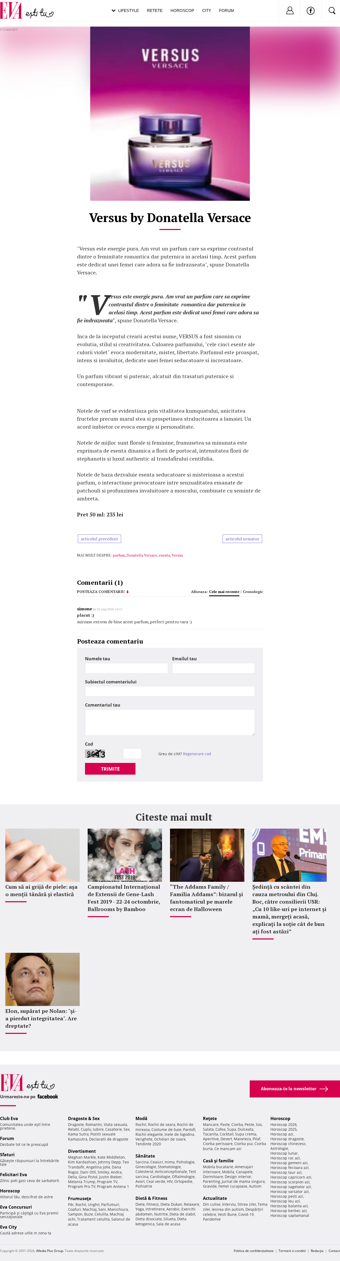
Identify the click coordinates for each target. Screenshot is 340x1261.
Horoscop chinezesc (288, 1143)
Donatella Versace (141, 555)
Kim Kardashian (82, 1161)
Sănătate (145, 1156)
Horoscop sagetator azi (290, 1186)
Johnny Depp (109, 1161)
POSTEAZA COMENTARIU (101, 591)
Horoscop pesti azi (286, 1196)
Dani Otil (88, 1172)
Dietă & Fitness (151, 1198)
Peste (249, 1124)
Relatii (73, 1129)
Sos (259, 1124)
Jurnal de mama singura (243, 1181)
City (206, 10)
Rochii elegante (149, 1134)
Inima (170, 1161)
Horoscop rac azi (285, 1157)
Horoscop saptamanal (289, 1215)
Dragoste (76, 1124)
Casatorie (113, 1129)
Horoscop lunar (284, 1153)
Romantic (94, 1124)
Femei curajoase (232, 1186)
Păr (71, 1204)
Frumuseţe (79, 1198)
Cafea (220, 1129)
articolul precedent (99, 539)
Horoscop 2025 (283, 1129)
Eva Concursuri (16, 1207)
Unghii (94, 1204)
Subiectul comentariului (111, 682)
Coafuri (74, 1209)
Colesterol (144, 1171)
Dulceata (245, 1129)
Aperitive (211, 1138)
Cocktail (226, 1134)
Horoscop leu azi (285, 1201)
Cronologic (253, 591)
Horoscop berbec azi (288, 1210)
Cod (89, 744)
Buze (88, 1214)
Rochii (80, 1204)
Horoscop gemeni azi (289, 1162)
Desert (226, 1138)
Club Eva (9, 1118)
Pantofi (189, 1129)
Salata (208, 1129)
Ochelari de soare (170, 1139)
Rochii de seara (161, 1124)
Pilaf (256, 1138)
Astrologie (279, 1148)
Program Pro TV (81, 1186)
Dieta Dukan (171, 1204)
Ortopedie (183, 1181)
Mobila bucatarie (218, 1166)
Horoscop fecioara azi (289, 1167)
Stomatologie (169, 1166)
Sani (102, 1209)
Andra (116, 1172)
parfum (119, 555)
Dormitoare (213, 1176)
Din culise (211, 1204)
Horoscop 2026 (283, 1124)
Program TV (107, 1181)
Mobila (228, 1171)
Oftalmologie (183, 1176)
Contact (334, 1251)
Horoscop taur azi (286, 1172)
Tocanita (210, 1134)
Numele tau (97, 659)
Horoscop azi (281, 1134)
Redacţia (317, 1251)
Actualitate (215, 1198)
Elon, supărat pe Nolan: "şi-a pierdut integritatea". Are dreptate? (41, 1018)
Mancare (211, 1124)
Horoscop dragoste (287, 1138)
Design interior (238, 1176)
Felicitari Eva (13, 1175)
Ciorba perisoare (218, 1143)
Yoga (139, 1209)
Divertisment (82, 1151)
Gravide (210, 1186)
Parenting (211, 1181)
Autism (255, 1186)
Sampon (75, 1214)
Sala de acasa (168, 1223)
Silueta (169, 1218)
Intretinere (155, 1209)
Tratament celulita (93, 1219)
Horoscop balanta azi (289, 1205)
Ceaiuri (156, 1161)
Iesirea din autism (228, 1209)
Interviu (229, 1204)
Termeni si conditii (292, 1251)
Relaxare (191, 1204)
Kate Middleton (111, 1157)
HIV (170, 1181)
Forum (226, 10)
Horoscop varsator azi (289, 1191)
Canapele (244, 1171)
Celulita (101, 1214)
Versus (177, 555)
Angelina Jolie (98, 1167)
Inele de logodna (179, 1134)
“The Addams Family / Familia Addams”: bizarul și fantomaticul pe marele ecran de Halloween (206, 898)
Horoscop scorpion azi (290, 1181)
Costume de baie (166, 1129)
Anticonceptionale (171, 1171)
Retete (155, 10)
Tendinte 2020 (148, 1143)
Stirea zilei (246, 1204)
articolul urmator (242, 539)
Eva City (8, 1227)
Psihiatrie (143, 1186)
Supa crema (245, 1134)
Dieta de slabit (182, 1214)
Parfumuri (110, 1204)
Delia (72, 1176)
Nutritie (161, 1214)
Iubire (98, 1129)
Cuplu (86, 1129)
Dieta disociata (148, 1218)
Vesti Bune (227, 1214)
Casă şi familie (218, 1161)
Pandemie (212, 1219)
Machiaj (90, 1209)
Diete (140, 1204)
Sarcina (142, 1161)
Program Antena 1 (113, 1186)
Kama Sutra (78, 1134)
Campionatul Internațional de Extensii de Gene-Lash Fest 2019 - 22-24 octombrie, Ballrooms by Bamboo (124, 898)
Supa (231, 1129)
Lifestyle (128, 10)
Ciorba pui (243, 1143)
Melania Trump (81, 1181)
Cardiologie (160, 1176)
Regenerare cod (197, 753)
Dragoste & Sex (84, 1118)
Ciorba (237, 1124)
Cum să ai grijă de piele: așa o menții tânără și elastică (41, 890)
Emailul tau (184, 659)
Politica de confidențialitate (254, 1251)
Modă (141, 1118)
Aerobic (173, 1209)
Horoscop (182, 10)
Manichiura (118, 1209)
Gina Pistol (88, 1176)
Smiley (103, 1172)
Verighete (143, 1139)
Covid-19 (246, 1214)
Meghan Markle (82, 1157)
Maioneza (242, 1138)
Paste (225, 1124)
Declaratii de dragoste (108, 1139)
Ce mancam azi (227, 1148)
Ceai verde (155, 1181)
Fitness (152, 1204)
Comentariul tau (102, 705)
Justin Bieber (110, 1176)
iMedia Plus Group (49, 1251)
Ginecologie (145, 1166)
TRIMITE (110, 769)
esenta (164, 555)
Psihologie (185, 1161)
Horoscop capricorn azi (290, 1177)
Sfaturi (7, 1155)
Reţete (210, 1118)
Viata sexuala (115, 1124)
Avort (140, 1181)
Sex (127, 1129)
